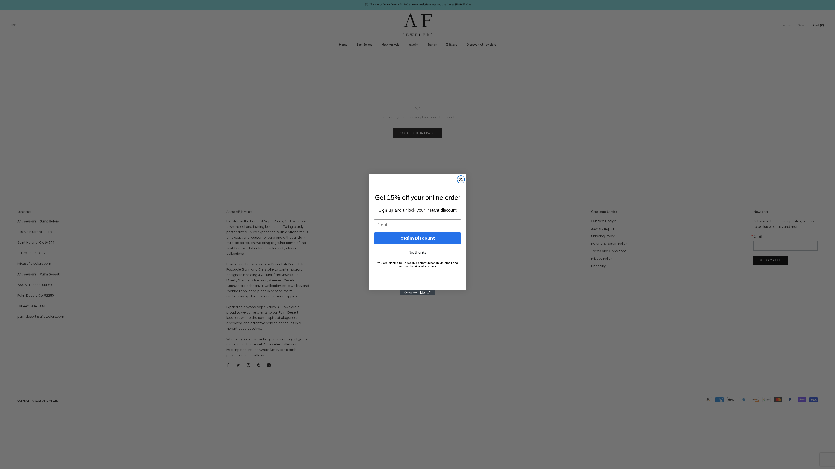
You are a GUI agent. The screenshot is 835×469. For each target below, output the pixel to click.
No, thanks (417, 252)
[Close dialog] (461, 179)
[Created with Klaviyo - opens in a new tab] (417, 292)
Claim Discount (417, 238)
